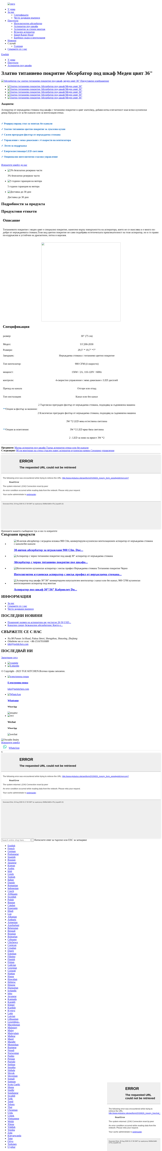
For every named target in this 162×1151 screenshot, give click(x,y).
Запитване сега (9, 657)
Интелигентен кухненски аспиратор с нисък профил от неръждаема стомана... (68, 574)
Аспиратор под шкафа (26, 26)
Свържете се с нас (17, 49)
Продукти (13, 20)
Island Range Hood (23, 34)
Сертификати (21, 15)
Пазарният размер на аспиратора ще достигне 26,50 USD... (39, 622)
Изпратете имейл (10, 742)
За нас (11, 12)
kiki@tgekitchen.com (18, 644)
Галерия (18, 46)
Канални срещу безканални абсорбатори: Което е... (35, 625)
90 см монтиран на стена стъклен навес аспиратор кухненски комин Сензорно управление (65, 450)
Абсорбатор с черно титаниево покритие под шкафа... (51, 562)
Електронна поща (18, 682)
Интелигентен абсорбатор (28, 23)
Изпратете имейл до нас (14, 165)
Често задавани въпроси (27, 17)
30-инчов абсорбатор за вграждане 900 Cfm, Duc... (48, 550)
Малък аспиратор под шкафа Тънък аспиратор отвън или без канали (52, 447)
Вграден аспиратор (24, 32)
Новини (12, 40)
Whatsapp (13, 700)
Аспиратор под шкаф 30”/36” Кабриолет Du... (45, 589)
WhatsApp (14, 748)
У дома (11, 9)
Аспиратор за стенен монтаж (29, 29)
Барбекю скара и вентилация (29, 37)
